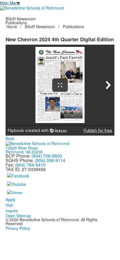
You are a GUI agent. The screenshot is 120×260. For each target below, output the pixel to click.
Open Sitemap (18, 215)
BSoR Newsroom (40, 26)
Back (10, 138)
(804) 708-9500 (47, 156)
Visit (9, 205)
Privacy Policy (18, 228)
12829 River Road (22, 148)
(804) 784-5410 (30, 165)
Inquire (12, 210)
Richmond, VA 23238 (24, 152)
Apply (10, 199)
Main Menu (10, 3)
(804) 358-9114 (50, 160)
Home (12, 26)
